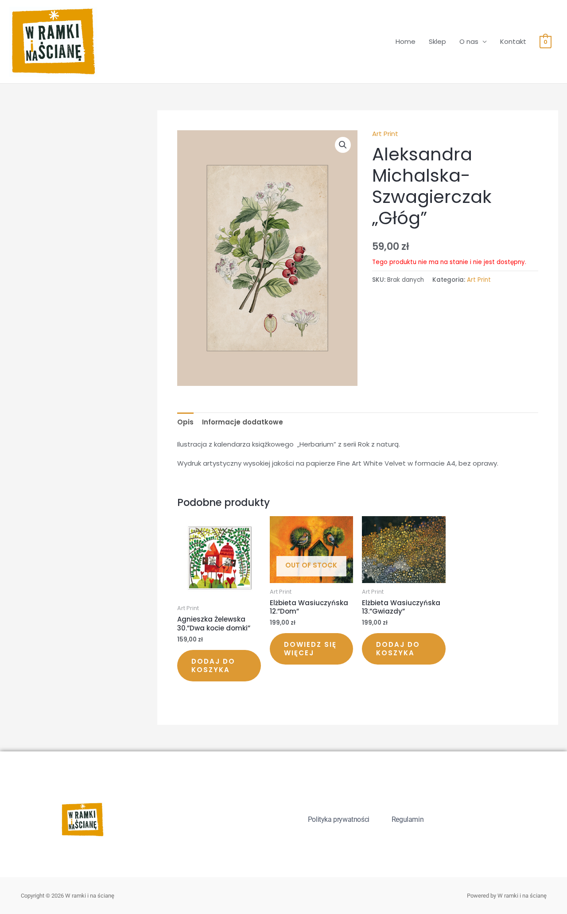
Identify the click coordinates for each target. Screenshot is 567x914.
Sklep (437, 41)
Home (406, 41)
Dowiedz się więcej (310, 649)
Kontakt (513, 41)
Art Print (385, 133)
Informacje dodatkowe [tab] (242, 422)
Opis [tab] (185, 422)
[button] (343, 145)
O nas (468, 41)
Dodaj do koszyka (213, 666)
